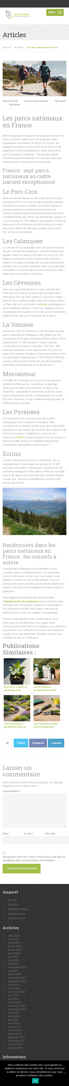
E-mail (28, 833)
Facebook (38, 743)
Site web (50, 833)
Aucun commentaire (36, 101)
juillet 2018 (14, 1016)
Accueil (12, 900)
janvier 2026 (15, 949)
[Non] (64, 1073)
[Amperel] (18, 12)
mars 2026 (14, 942)
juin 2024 (13, 970)
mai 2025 (13, 960)
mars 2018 (14, 1026)
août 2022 (13, 995)
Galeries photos (17, 913)
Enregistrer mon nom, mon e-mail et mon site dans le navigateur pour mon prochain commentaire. (34, 858)
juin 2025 (13, 956)
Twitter (21, 743)
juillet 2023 (14, 984)
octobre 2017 (15, 1044)
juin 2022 (13, 998)
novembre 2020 (17, 1005)
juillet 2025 (14, 953)
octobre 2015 (15, 1047)
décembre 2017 (17, 1037)
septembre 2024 (17, 967)
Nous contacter (16, 918)
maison (20, 437)
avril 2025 (13, 963)
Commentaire (12, 791)
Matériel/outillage (18, 909)
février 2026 (15, 946)
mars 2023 (14, 988)
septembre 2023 (17, 981)
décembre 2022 (17, 991)
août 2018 (13, 1012)
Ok (35, 1080)
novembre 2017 (17, 1040)
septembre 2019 (17, 1009)
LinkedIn (56, 743)
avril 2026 (13, 939)
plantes (43, 304)
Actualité (14, 104)
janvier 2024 (15, 974)
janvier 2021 (15, 1002)
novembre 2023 (17, 977)
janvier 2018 (15, 1033)
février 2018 (15, 1030)
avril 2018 (13, 1023)
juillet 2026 (14, 935)
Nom (6, 833)
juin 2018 (13, 1019)
